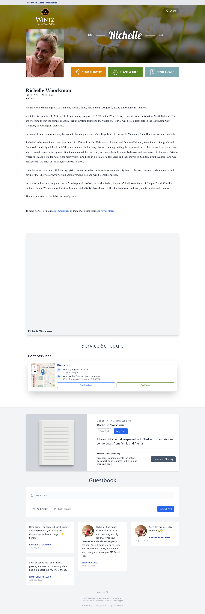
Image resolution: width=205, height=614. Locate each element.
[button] (43, 372)
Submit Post (166, 508)
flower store (107, 210)
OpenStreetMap (105, 605)
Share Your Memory (163, 459)
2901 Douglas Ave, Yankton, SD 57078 (82, 379)
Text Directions (86, 385)
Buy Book (120, 431)
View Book (104, 431)
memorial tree (61, 210)
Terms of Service (111, 600)
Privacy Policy (94, 600)
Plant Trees (145, 385)
